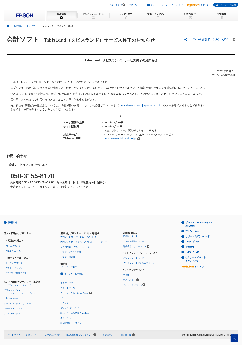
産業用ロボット (130, 236)
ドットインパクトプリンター (17, 303)
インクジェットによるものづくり (138, 263)
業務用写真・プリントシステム (75, 247)
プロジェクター (67, 283)
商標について (108, 335)
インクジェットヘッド (133, 258)
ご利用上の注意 (52, 335)
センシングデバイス (132, 285)
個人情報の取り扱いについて (79, 335)
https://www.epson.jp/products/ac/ (140, 105)
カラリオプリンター (15, 263)
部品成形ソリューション (134, 246)
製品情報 (12, 222)
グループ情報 (115, 5)
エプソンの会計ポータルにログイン (210, 39)
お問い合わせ (134, 5)
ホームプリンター (14, 246)
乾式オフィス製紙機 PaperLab (74, 313)
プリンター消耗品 (68, 267)
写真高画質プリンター (16, 251)
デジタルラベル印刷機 (70, 252)
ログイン (205, 5)
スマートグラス (67, 288)
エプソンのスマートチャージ (17, 285)
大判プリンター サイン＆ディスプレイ (78, 237)
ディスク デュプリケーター (73, 308)
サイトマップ (14, 335)
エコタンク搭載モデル (16, 273)
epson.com (126, 335)
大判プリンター (11, 298)
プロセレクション (14, 268)
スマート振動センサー (133, 241)
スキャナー (65, 303)
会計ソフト (23, 39)
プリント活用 (192, 231)
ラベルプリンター (12, 313)
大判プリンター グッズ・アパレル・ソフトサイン (83, 242)
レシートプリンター (13, 308)
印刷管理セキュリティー (71, 323)
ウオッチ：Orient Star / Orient (74, 293)
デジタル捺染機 (67, 257)
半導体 (126, 275)
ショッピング (192, 241)
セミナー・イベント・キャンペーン (167, 5)
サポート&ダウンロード (197, 236)
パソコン (64, 298)
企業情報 (190, 246)
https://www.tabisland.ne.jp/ (120, 138)
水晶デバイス (129, 280)
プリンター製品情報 (73, 274)
